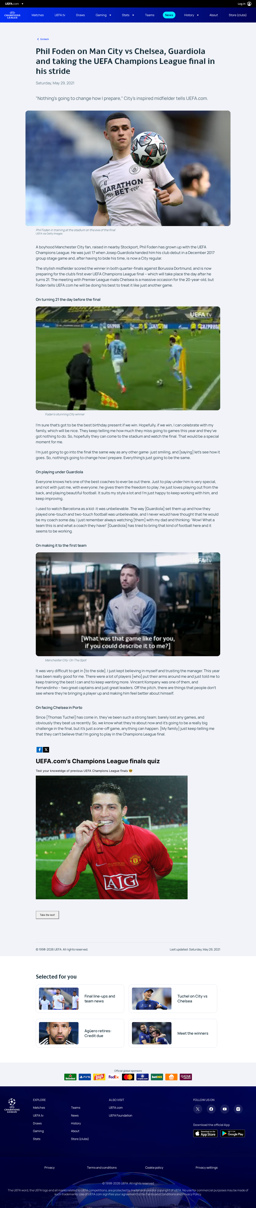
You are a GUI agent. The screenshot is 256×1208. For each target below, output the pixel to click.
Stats (36, 1139)
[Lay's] (99, 1077)
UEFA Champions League (12, 15)
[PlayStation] (85, 1077)
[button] (103, 15)
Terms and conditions (102, 1167)
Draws (37, 1123)
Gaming (38, 1131)
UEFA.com (116, 1107)
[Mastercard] (128, 1077)
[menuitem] (38, 15)
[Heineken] (70, 1077)
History (76, 1123)
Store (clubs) (80, 1139)
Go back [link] (44, 39)
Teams (75, 1107)
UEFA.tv (38, 1115)
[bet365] (157, 1077)
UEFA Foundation (120, 1115)
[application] (128, 358)
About (75, 1131)
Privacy (49, 1167)
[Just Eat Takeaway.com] (171, 1077)
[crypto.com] (142, 1077)
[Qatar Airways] (186, 1077)
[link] (37, 15)
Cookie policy (154, 1167)
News (75, 1115)
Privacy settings (207, 1167)
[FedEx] (114, 1077)
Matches (39, 1107)
